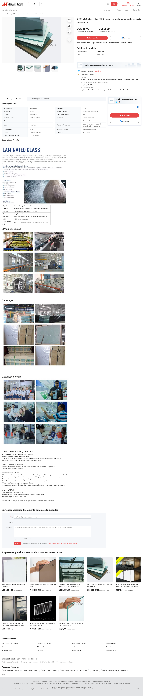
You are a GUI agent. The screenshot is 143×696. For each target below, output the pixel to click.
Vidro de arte (40, 647)
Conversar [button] (126, 38)
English (26, 683)
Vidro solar (40, 650)
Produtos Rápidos (97, 681)
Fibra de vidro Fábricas (68, 671)
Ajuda (119, 10)
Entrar (139, 5)
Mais (3, 674)
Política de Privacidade (67, 681)
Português (39, 683)
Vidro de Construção (27, 14)
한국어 (87, 683)
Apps (127, 10)
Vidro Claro (95, 671)
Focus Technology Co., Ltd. (68, 687)
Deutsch (68, 683)
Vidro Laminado (39, 14)
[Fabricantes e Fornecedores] (12, 4)
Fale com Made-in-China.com (82, 681)
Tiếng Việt (115, 683)
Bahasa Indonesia (125, 683)
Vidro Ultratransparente (79, 643)
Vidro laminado (110, 643)
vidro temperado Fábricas (11, 671)
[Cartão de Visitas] (138, 107)
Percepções (107, 681)
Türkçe (109, 683)
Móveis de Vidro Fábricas (30, 671)
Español (32, 683)
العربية (81, 683)
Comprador (106, 10)
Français (46, 683)
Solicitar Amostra (126, 43)
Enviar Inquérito (92, 38)
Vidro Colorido (83, 671)
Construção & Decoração (13, 14)
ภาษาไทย (102, 683)
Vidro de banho (76, 650)
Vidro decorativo (111, 650)
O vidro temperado (7, 647)
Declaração (44, 681)
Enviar (17, 543)
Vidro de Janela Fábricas (49, 671)
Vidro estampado (7, 650)
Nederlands (75, 683)
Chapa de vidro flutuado (44, 643)
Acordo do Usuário (54, 681)
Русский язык (53, 683)
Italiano (62, 683)
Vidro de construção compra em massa (114, 671)
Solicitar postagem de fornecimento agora (63, 543)
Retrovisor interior (111, 647)
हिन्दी (97, 683)
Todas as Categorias (11, 10)
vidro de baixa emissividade (10, 643)
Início (3, 14)
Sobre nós (36, 681)
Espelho (74, 647)
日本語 (92, 683)
